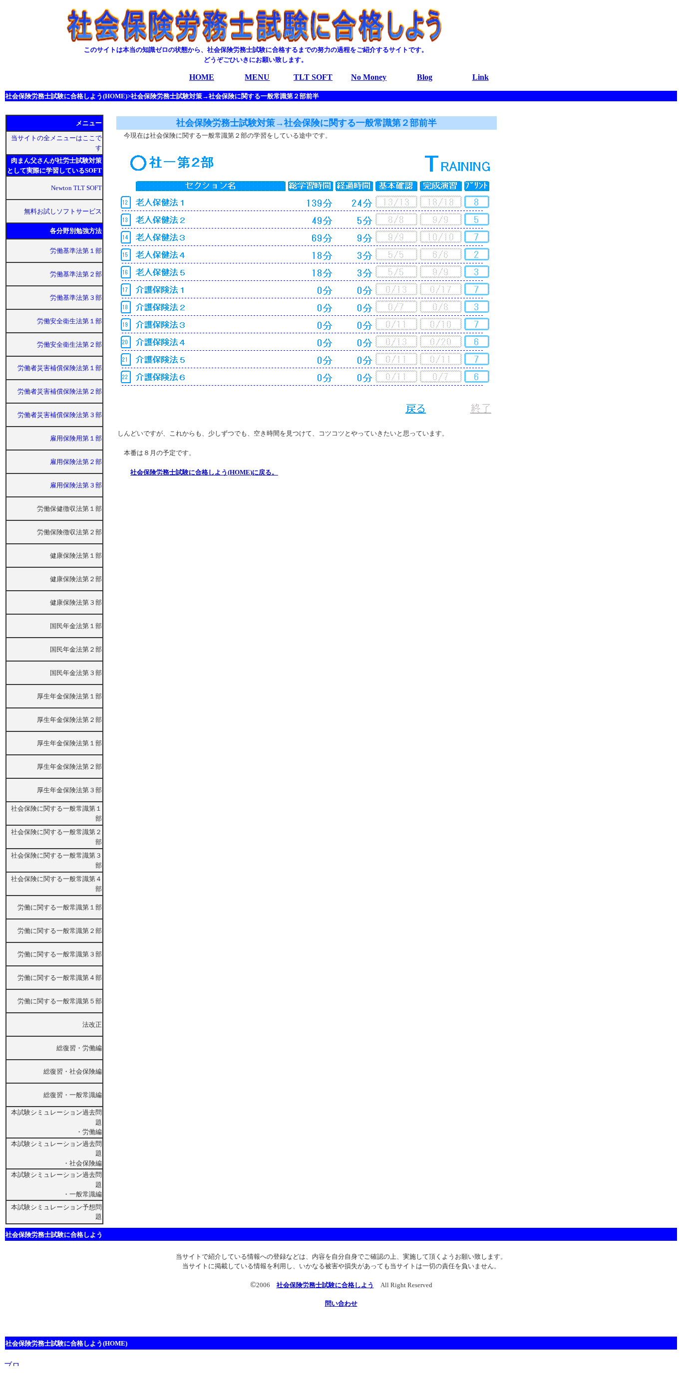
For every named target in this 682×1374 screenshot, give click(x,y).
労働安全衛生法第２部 (69, 344)
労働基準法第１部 (76, 250)
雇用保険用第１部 (76, 438)
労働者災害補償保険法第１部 (59, 368)
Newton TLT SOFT (76, 188)
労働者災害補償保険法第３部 (59, 415)
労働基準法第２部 (76, 274)
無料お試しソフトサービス (63, 211)
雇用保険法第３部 (76, 485)
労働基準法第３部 (76, 297)
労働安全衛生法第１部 (69, 321)
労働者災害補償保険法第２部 (59, 391)
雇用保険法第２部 (76, 461)
